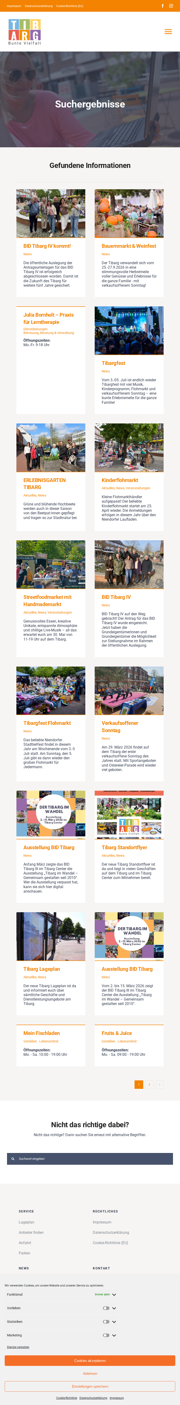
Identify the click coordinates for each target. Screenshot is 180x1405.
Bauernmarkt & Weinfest (122, 213)
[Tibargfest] (129, 330)
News (27, 254)
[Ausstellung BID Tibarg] (50, 815)
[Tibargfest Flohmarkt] (50, 691)
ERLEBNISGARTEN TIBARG (44, 447)
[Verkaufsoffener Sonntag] (129, 691)
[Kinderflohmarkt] (129, 447)
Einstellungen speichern (90, 1386)
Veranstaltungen (138, 488)
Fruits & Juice (117, 1033)
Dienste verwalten (18, 1347)
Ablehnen (90, 1373)
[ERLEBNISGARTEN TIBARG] (50, 447)
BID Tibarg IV (122, 564)
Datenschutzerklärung (93, 1398)
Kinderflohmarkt (122, 447)
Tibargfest (122, 330)
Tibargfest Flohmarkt (44, 690)
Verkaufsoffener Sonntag (122, 690)
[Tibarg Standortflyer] (129, 815)
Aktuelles (30, 495)
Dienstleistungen (35, 329)
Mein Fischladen (41, 1033)
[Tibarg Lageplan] (50, 936)
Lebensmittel (48, 1041)
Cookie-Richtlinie (66, 1398)
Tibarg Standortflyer (122, 814)
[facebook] (163, 6)
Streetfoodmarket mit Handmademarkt (44, 564)
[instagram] (171, 6)
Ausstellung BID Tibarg (44, 814)
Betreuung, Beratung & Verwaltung (48, 333)
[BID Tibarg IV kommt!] (50, 213)
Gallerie (57, 213)
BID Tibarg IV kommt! (44, 213)
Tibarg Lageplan (44, 936)
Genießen (30, 1041)
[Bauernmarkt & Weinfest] (129, 213)
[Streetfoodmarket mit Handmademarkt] (50, 564)
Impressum (117, 1398)
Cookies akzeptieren (90, 1361)
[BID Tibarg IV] (129, 564)
